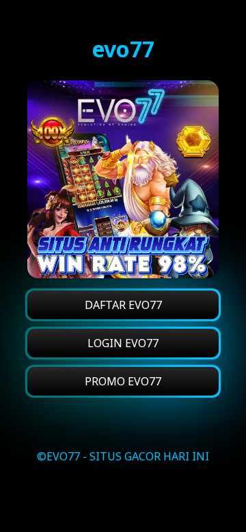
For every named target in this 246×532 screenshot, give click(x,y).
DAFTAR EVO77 (123, 304)
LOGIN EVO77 (123, 343)
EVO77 (63, 456)
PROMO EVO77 (123, 381)
